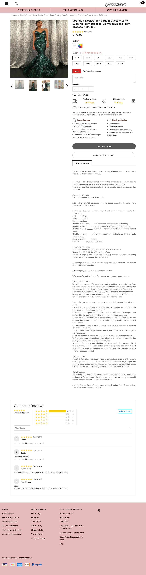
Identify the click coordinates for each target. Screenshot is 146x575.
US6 (109, 58)
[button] (78, 32)
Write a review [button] (125, 411)
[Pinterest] (99, 510)
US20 (120, 63)
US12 (77, 63)
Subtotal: (76, 95)
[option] (29, 10)
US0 (77, 58)
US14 (88, 63)
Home (14, 15)
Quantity (75, 84)
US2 (88, 58)
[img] (26, 437)
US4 (98, 58)
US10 (131, 58)
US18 (109, 63)
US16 (98, 63)
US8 (120, 58)
